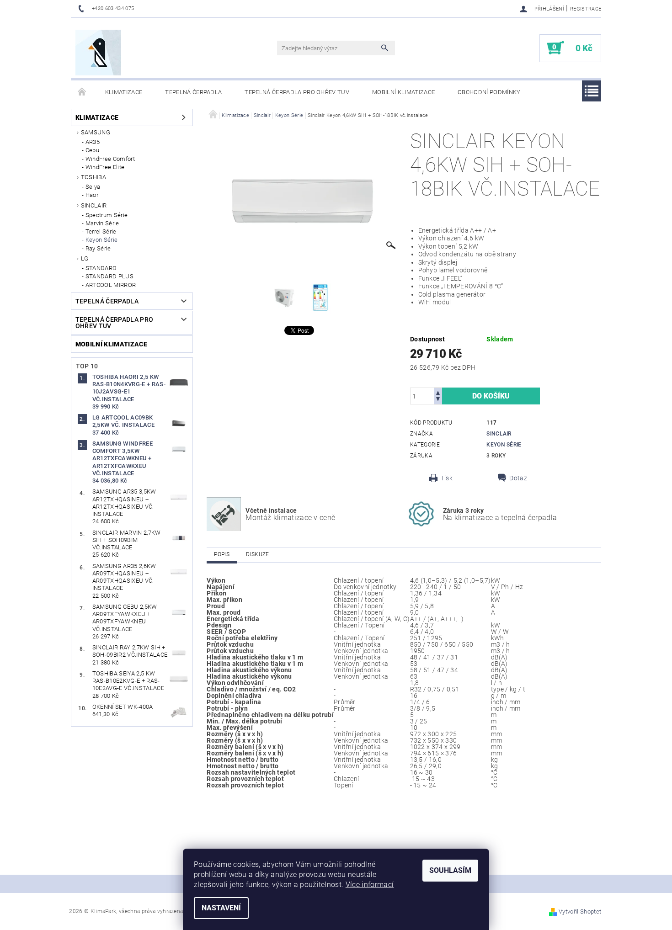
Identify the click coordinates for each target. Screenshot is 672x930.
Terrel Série (101, 231)
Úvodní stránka (82, 92)
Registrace (585, 9)
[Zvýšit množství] (438, 392)
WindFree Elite (104, 167)
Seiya (93, 186)
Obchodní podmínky (489, 92)
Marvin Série (102, 223)
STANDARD (101, 268)
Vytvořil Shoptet (580, 911)
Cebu (92, 150)
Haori (92, 194)
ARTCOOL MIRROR (110, 285)
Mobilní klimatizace (403, 92)
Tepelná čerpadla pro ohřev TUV (297, 92)
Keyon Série (101, 239)
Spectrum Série (106, 215)
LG (85, 258)
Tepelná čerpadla (193, 92)
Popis (221, 554)
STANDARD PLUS (109, 276)
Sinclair (94, 205)
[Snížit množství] (438, 400)
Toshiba (93, 177)
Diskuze (257, 554)
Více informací (370, 884)
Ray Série (98, 248)
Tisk (447, 478)
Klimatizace (124, 92)
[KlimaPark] (98, 52)
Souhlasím (450, 870)
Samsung (95, 132)
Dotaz (518, 478)
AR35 (92, 141)
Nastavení (221, 907)
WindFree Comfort (110, 158)
